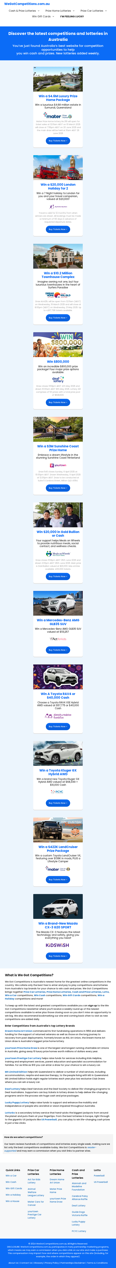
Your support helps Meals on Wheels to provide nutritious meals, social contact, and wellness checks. (58, 543)
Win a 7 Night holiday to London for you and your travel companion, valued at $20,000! (58, 196)
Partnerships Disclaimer (73, 1262)
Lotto (105, 992)
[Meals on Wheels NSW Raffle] (58, 554)
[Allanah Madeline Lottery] (58, 676)
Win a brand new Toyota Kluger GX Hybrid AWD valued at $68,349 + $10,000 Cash (58, 782)
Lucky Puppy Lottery (78, 1223)
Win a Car (11, 995)
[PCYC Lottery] (58, 792)
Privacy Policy (52, 1262)
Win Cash (39, 995)
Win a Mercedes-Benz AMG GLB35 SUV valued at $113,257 (58, 630)
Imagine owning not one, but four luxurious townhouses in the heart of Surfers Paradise (58, 284)
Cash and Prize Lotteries (86, 992)
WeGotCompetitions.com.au (27, 4)
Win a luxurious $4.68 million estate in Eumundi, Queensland (58, 106)
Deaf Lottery (78, 1205)
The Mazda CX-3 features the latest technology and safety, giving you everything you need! (58, 935)
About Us (13, 1262)
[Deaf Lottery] (58, 380)
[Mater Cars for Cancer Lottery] (58, 869)
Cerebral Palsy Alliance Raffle (80, 1198)
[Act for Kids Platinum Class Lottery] (58, 639)
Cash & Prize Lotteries (22, 10)
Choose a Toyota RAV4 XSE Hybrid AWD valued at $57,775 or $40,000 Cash (58, 705)
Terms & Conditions (97, 1262)
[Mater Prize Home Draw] (58, 115)
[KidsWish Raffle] (58, 945)
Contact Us (26, 1262)
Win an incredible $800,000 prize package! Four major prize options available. (58, 369)
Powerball (99, 1175)
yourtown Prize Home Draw (21, 1048)
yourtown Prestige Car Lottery (23, 1058)
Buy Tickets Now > (58, 140)
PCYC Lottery (79, 1231)
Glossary (38, 1262)
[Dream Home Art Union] (58, 295)
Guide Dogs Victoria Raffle (79, 1213)
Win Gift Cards (41, 16)
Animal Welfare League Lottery (36, 1192)
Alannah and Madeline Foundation (79, 1186)
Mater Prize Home (56, 1190)
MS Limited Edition (16, 1071)
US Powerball (49, 1119)
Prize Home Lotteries (58, 10)
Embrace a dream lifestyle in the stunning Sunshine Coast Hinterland (58, 456)
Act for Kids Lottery (34, 1181)
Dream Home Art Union (18, 1031)
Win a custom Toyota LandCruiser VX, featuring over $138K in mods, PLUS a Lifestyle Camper (58, 858)
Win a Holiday (13, 1194)
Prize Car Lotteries (92, 10)
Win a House (12, 1201)
